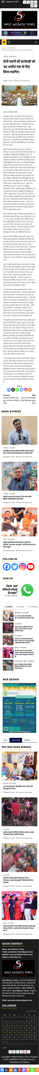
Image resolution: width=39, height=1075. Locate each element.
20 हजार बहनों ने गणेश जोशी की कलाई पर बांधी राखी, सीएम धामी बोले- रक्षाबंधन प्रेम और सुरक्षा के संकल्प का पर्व (24, 654)
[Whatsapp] (17, 390)
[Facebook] (9, 390)
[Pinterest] (19, 1070)
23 (34, 1033)
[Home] (4, 42)
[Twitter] (21, 390)
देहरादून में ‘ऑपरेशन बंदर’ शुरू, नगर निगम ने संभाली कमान (11, 399)
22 (29, 1033)
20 (19, 1033)
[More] (30, 390)
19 (14, 1033)
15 (29, 1028)
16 (34, 1028)
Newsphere (14, 1062)
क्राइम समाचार (18, 661)
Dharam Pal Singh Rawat (22, 81)
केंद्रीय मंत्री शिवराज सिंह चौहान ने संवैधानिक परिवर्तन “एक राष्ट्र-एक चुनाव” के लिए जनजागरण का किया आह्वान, (19, 544)
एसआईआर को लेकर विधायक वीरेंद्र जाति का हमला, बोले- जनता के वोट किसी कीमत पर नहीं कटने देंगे (18, 452)
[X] (13, 390)
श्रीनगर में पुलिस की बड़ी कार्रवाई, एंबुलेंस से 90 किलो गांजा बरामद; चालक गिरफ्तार (23, 666)
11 (10, 1028)
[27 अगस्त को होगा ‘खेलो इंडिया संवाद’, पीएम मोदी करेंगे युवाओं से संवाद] (8, 615)
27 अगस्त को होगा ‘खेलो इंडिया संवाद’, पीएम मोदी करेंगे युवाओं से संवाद (24, 617)
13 (19, 1028)
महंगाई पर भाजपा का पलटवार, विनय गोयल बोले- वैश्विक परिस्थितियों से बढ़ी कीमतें (17, 498)
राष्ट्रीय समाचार (12, 56)
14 (24, 1028)
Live (5, 740)
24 (5, 1037)
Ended (27, 740)
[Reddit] (11, 1070)
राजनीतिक (5, 56)
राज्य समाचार (12, 448)
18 (10, 1033)
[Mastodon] (24, 1070)
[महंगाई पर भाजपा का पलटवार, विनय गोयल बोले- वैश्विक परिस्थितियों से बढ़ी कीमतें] (19, 476)
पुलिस (24, 661)
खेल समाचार (18, 613)
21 (24, 1033)
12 (14, 1028)
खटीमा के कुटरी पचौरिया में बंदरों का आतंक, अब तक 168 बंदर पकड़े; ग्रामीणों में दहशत (24, 629)
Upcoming (16, 740)
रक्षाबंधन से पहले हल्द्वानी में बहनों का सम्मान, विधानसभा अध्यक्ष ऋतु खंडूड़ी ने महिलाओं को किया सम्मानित (24, 641)
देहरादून (17, 647)
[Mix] (28, 1070)
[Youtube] (30, 567)
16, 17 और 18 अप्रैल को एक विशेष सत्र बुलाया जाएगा (28, 399)
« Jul (4, 1048)
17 (5, 1033)
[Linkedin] (15, 1070)
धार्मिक (4, 539)
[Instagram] (26, 390)
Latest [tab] (9, 607)
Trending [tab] (33, 607)
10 (5, 1028)
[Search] (35, 42)
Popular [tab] (21, 607)
